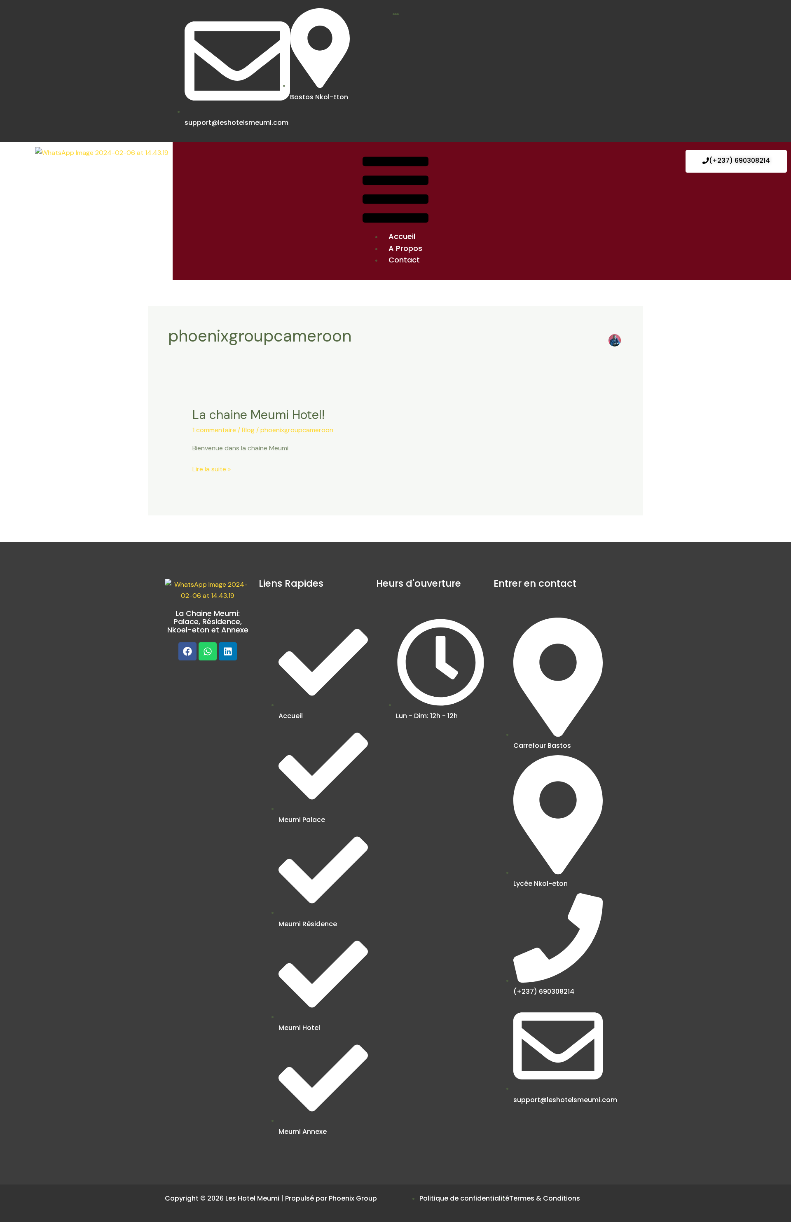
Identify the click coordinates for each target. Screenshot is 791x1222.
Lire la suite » (211, 468)
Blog (248, 430)
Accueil (401, 236)
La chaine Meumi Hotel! (258, 415)
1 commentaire (214, 430)
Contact (404, 260)
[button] (395, 191)
